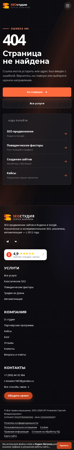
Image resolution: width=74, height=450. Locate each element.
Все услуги (37, 103)
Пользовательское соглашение (20, 427)
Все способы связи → (16, 386)
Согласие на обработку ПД (46, 431)
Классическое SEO (15, 281)
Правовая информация (16, 431)
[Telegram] (7, 241)
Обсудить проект (18, 395)
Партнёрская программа (19, 325)
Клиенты (9, 348)
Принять (64, 445)
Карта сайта (10, 435)
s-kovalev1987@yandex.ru (19, 381)
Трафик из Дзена (14, 293)
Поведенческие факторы (19, 287)
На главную (37, 92)
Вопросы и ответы (15, 354)
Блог (6, 337)
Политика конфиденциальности (21, 423)
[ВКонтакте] (15, 241)
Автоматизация (13, 299)
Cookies (44, 427)
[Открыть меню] (67, 5)
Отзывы (9, 342)
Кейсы (8, 331)
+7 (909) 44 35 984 (14, 375)
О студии (9, 319)
